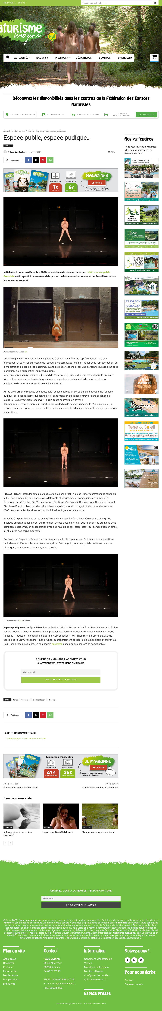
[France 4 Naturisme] (142, 393)
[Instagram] (134, 960)
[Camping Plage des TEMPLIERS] (142, 247)
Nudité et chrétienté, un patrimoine (100, 787)
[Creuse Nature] (142, 346)
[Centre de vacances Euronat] (142, 487)
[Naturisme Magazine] (7, 58)
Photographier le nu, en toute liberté (98, 832)
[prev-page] (5, 843)
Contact (129, 980)
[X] (36, 160)
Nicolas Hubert (39, 700)
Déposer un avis (134, 984)
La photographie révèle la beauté (58, 832)
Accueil (6, 131)
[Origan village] (142, 200)
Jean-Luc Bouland (18, 152)
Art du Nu (30, 131)
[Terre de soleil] (142, 440)
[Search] (155, 2)
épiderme (57, 643)
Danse (15, 700)
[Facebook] (28, 160)
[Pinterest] (43, 160)
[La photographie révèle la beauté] (61, 816)
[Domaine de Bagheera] (142, 416)
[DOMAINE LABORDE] (142, 271)
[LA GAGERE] (142, 224)
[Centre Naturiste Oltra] (142, 463)
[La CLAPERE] (142, 294)
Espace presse (97, 993)
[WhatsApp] (50, 160)
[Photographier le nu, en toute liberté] (100, 816)
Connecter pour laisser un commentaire (25, 738)
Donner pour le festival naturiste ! (20, 787)
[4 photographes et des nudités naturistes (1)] (21, 816)
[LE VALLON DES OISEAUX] (142, 318)
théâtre (52, 700)
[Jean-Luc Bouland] (5, 152)
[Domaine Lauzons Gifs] (142, 369)
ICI (26, 352)
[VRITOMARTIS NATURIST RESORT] (142, 177)
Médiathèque (18, 131)
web (104, 1003)
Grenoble (25, 700)
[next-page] (10, 843)
